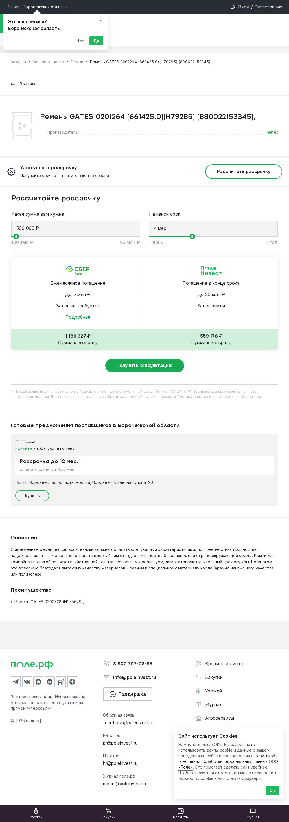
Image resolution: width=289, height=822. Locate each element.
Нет (80, 40)
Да (96, 40)
